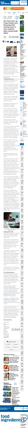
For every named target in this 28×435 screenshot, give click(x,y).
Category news (14, 13)
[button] (7, 344)
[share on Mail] (8, 42)
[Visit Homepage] (6, 5)
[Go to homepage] (14, 421)
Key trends (23, 13)
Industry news (9, 13)
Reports (19, 12)
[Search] (17, 3)
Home (5, 12)
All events (22, 140)
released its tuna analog (9, 299)
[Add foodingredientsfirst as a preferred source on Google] (14, 37)
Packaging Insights (23, 425)
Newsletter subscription (24, 1)
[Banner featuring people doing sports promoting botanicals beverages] (22, 31)
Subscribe (26, 408)
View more (15, 355)
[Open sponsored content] (14, 9)
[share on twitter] (6, 42)
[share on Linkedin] (3, 42)
